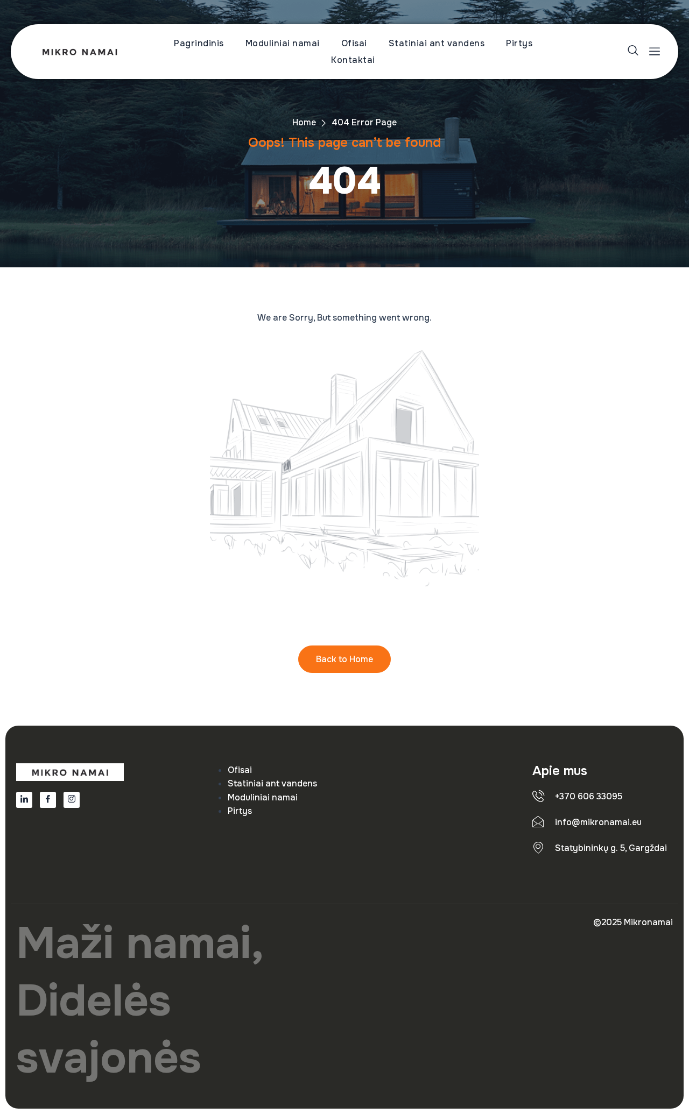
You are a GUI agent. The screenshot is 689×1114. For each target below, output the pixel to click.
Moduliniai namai (282, 43)
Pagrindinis (199, 43)
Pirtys (519, 43)
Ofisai (354, 43)
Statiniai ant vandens (437, 43)
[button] (634, 52)
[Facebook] (48, 800)
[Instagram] (72, 800)
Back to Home (344, 659)
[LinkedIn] (24, 800)
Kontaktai (353, 60)
